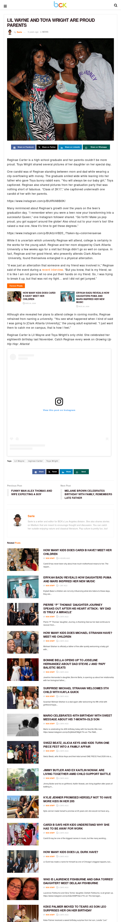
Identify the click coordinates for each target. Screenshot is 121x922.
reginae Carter (35, 461)
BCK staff (50, 558)
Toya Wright (52, 461)
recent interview (52, 269)
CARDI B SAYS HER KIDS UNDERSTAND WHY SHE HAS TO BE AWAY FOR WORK (76, 826)
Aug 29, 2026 (30, 303)
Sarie (19, 31)
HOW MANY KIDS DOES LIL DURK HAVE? (70, 852)
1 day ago (62, 585)
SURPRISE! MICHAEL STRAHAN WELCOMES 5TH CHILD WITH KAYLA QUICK (76, 690)
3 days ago (63, 805)
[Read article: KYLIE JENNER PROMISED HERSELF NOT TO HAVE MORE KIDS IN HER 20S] (23, 807)
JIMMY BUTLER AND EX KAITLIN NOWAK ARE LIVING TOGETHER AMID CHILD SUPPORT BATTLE (77, 772)
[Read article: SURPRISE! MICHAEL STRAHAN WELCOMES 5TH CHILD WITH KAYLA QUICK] (23, 697)
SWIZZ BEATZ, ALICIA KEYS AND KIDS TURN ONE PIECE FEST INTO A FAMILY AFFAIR (76, 744)
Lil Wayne (19, 461)
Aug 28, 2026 (83, 306)
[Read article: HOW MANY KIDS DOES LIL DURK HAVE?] (23, 861)
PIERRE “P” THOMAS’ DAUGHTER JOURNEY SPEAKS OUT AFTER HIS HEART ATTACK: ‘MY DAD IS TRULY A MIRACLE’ (77, 608)
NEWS (45, 31)
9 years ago (33, 31)
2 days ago (63, 617)
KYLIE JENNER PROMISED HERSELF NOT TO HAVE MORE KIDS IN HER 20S (77, 799)
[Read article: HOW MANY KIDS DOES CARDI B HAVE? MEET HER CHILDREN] (23, 559)
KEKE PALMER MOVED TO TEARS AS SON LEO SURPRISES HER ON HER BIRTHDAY (74, 908)
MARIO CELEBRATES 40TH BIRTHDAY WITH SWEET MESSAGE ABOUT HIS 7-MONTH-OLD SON (77, 717)
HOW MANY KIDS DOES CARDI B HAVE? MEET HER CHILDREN (77, 552)
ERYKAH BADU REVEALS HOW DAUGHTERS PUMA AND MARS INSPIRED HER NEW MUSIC (77, 579)
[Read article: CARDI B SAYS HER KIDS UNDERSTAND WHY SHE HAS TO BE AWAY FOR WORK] (23, 834)
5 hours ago (64, 558)
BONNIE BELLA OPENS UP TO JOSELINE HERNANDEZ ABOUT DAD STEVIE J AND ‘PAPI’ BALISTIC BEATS (74, 664)
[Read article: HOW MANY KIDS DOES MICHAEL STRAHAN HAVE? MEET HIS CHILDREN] (23, 642)
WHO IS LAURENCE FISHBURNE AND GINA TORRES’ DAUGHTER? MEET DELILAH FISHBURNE (78, 881)
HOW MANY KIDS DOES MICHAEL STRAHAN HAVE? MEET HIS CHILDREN (77, 634)
